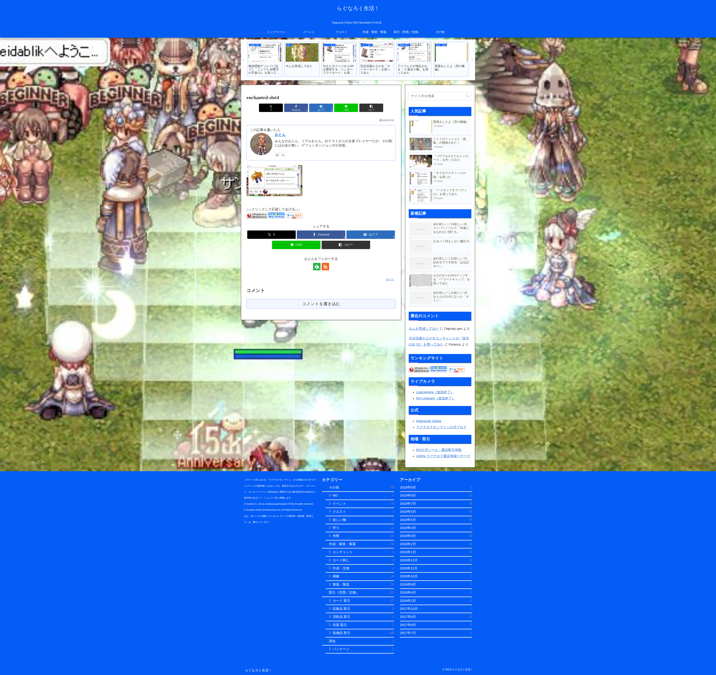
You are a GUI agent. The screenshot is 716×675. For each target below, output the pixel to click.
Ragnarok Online (428, 421)
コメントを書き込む (321, 303)
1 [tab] (352, 83)
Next (472, 60)
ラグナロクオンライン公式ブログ (441, 427)
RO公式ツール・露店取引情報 (438, 450)
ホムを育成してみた (424, 329)
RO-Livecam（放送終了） (435, 398)
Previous (244, 60)
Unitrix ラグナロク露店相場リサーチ (443, 456)
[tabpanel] (264, 59)
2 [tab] (358, 83)
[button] (371, 108)
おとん (280, 135)
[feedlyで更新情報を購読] (277, 154)
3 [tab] (363, 83)
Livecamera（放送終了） (435, 392)
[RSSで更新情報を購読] (283, 154)
